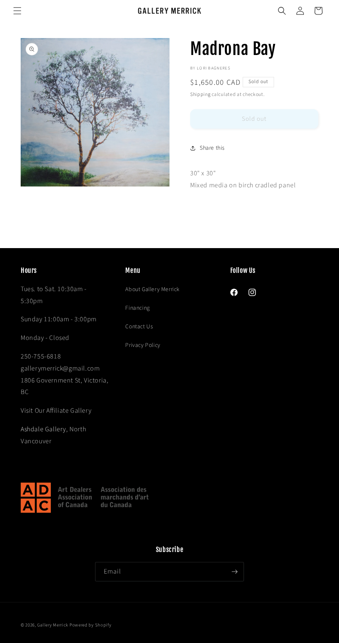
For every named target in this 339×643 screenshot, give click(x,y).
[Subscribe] (234, 571)
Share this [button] (212, 148)
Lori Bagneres (213, 68)
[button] (17, 11)
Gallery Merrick (53, 625)
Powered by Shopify (90, 625)
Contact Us (139, 327)
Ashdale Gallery (43, 429)
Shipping (200, 94)
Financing (137, 308)
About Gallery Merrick (152, 289)
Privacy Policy (142, 345)
